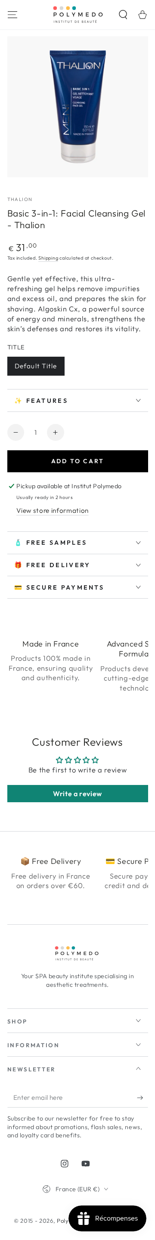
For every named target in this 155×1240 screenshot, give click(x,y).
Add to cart (77, 461)
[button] (123, 14)
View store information (52, 510)
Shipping (48, 258)
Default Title (36, 366)
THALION (20, 199)
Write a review (77, 793)
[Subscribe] (142, 1097)
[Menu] (12, 14)
